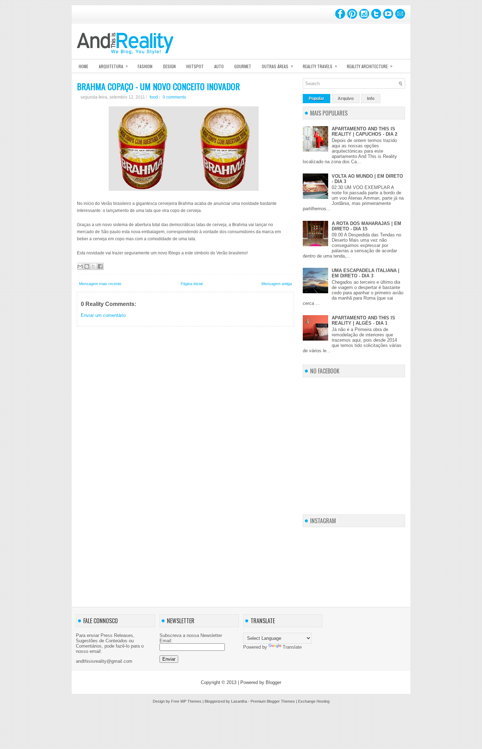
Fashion (145, 66)
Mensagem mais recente (100, 284)
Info (370, 98)
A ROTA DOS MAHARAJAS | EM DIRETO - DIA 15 (366, 226)
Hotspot (195, 66)
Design (169, 66)
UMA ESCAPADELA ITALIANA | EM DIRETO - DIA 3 (365, 273)
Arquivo (346, 98)
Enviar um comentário (103, 315)
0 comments (174, 97)
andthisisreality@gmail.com (104, 661)
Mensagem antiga (276, 284)
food (154, 97)
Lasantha (239, 701)
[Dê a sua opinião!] (86, 266)
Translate (292, 647)
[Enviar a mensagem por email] (80, 266)
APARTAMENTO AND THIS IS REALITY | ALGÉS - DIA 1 (363, 320)
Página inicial (192, 284)
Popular (316, 98)
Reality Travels (320, 66)
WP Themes (190, 701)
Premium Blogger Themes (273, 701)
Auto (219, 66)
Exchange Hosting (314, 701)
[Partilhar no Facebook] (100, 266)
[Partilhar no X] (93, 266)
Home (83, 66)
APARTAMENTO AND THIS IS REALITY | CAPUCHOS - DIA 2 (364, 131)
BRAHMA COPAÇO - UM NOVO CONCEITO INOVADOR (158, 86)
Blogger (273, 682)
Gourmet (242, 66)
